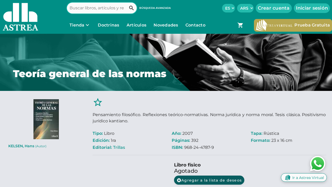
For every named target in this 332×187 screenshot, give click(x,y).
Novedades (166, 25)
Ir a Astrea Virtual (308, 177)
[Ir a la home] (19, 17)
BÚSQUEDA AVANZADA (155, 8)
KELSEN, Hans (27, 146)
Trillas (119, 147)
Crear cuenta (274, 8)
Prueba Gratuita (312, 25)
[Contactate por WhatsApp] (318, 163)
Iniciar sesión (312, 8)
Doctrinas (108, 25)
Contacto (195, 25)
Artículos (137, 25)
